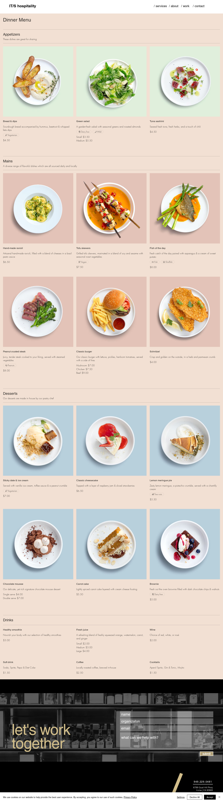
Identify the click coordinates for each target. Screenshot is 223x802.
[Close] (219, 797)
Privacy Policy (130, 797)
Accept (210, 797)
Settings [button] (181, 797)
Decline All (195, 797)
